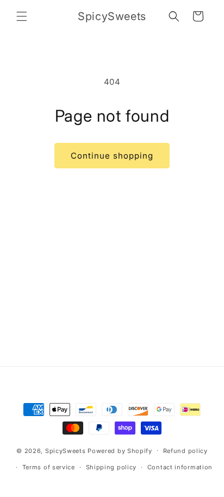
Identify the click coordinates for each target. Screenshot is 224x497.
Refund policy (185, 451)
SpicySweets (65, 450)
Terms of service (48, 467)
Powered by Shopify (120, 450)
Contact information (180, 467)
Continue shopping (112, 155)
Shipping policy (111, 467)
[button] (22, 16)
